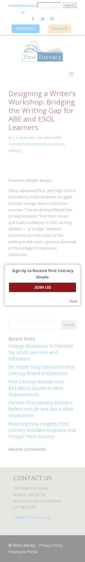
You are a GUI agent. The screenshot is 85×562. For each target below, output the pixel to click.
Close (73, 301)
